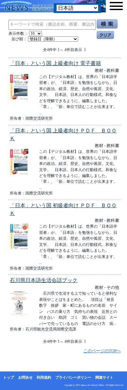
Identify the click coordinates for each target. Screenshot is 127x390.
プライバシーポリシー (73, 377)
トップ (8, 377)
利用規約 (44, 377)
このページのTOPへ (102, 350)
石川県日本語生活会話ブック (44, 280)
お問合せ (25, 377)
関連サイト (104, 377)
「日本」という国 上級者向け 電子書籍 (55, 63)
